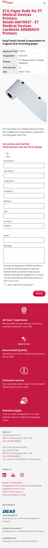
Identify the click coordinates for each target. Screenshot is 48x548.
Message (8, 245)
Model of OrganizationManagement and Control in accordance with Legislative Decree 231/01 (22, 485)
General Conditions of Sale (14, 494)
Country (8, 221)
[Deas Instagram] (22, 475)
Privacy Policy (13, 281)
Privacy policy (35, 459)
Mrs (8, 156)
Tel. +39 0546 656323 (11, 456)
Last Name (9, 171)
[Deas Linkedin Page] (4, 475)
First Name (9, 161)
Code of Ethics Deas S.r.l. (13, 491)
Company (8, 191)
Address (8, 201)
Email (7, 235)
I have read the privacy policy (19, 284)
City (6, 211)
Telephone (9, 181)
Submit (39, 293)
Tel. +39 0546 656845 (11, 441)
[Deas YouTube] (13, 475)
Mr (8, 153)
